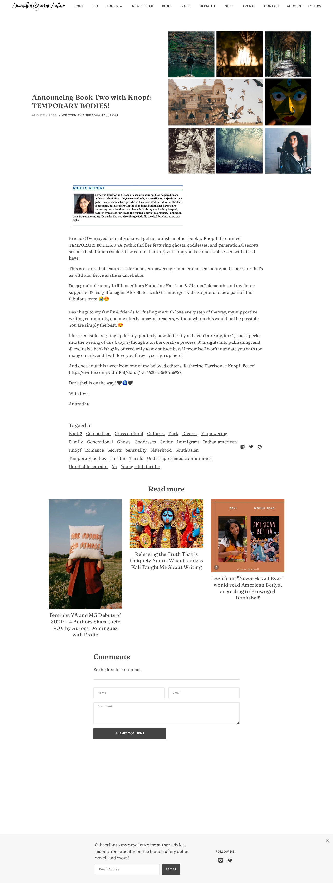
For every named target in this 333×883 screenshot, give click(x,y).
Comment (107, 708)
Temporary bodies (87, 458)
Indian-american (220, 442)
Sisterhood (161, 450)
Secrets (115, 450)
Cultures (156, 433)
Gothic (166, 442)
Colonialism (98, 433)
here (176, 355)
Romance (94, 450)
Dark (173, 433)
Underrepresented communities (179, 458)
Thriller (118, 458)
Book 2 (75, 433)
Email (178, 693)
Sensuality (136, 450)
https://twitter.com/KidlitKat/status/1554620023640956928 (125, 372)
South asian (187, 450)
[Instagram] (220, 860)
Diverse (189, 433)
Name (102, 693)
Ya (114, 467)
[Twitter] (230, 860)
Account (295, 6)
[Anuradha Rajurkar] (39, 6)
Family (76, 442)
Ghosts (124, 442)
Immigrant (188, 442)
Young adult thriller (140, 467)
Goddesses (145, 442)
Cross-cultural (129, 433)
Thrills (136, 458)
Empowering (214, 433)
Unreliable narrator (88, 467)
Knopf (75, 450)
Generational (100, 442)
